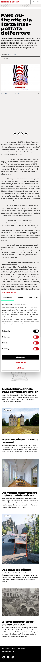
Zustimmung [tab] (7, 298)
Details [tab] (20, 298)
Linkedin (8, 657)
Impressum (6, 648)
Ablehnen (20, 368)
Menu (37, 2)
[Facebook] (15, 134)
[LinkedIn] (18, 134)
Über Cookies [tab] (33, 298)
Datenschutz (21, 648)
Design (8, 410)
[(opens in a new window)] (26, 134)
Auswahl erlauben (20, 363)
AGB (13, 648)
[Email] (22, 134)
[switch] (36, 337)
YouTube (3, 657)
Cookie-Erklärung (8, 651)
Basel (7, 516)
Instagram (12, 657)
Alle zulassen (20, 357)
